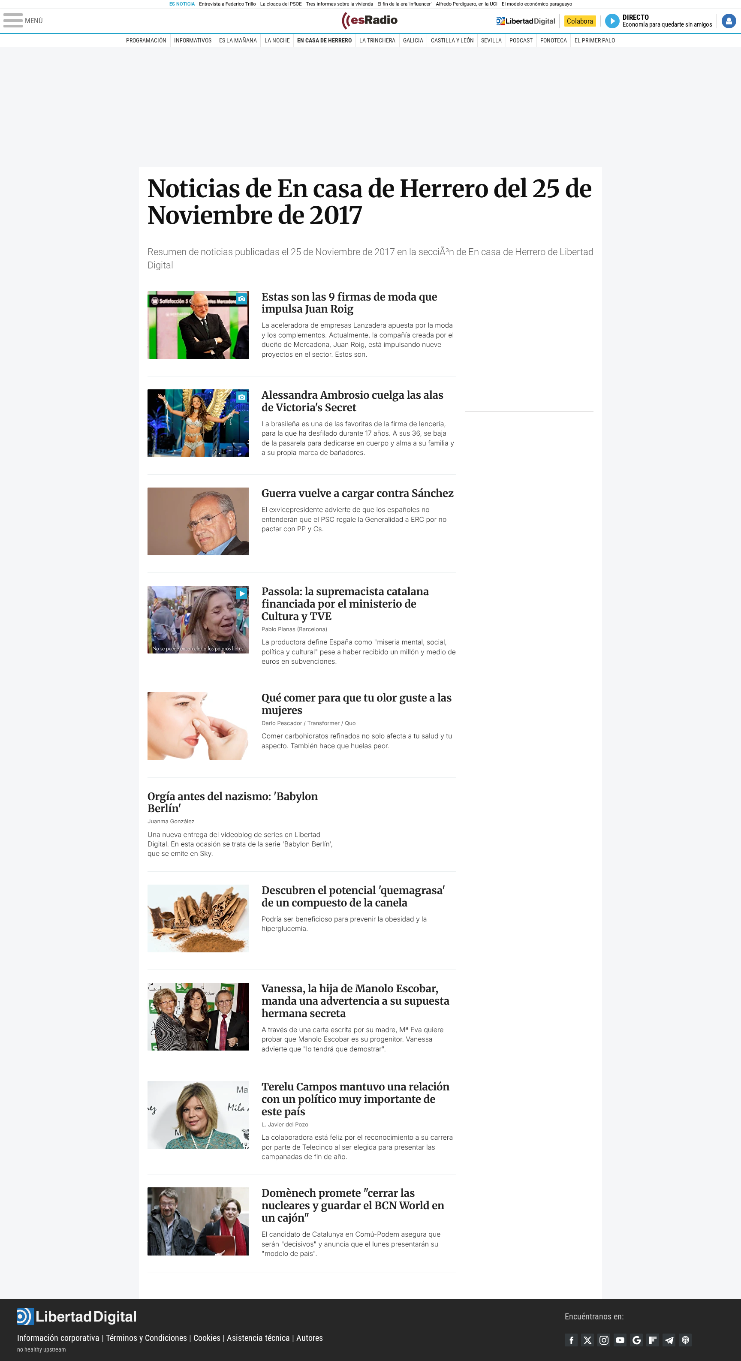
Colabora (580, 21)
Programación (146, 40)
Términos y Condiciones (146, 1338)
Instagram (603, 1340)
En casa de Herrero (324, 40)
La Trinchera (377, 40)
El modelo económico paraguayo (537, 4)
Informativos (192, 40)
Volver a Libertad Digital (526, 21)
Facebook (571, 1340)
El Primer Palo (595, 40)
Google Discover (636, 1340)
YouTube (620, 1340)
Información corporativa (58, 1338)
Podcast (521, 40)
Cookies (206, 1338)
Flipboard (652, 1340)
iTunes (685, 1340)
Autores (309, 1338)
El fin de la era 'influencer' (404, 4)
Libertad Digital (291, 1316)
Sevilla (491, 40)
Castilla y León (452, 40)
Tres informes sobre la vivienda (339, 4)
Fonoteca (553, 40)
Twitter (587, 1340)
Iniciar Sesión (729, 21)
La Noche (277, 40)
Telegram (669, 1340)
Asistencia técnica (258, 1338)
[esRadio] (369, 21)
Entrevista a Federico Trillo (227, 4)
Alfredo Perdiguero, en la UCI (466, 4)
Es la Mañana (238, 40)
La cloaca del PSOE (281, 4)
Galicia (413, 40)
